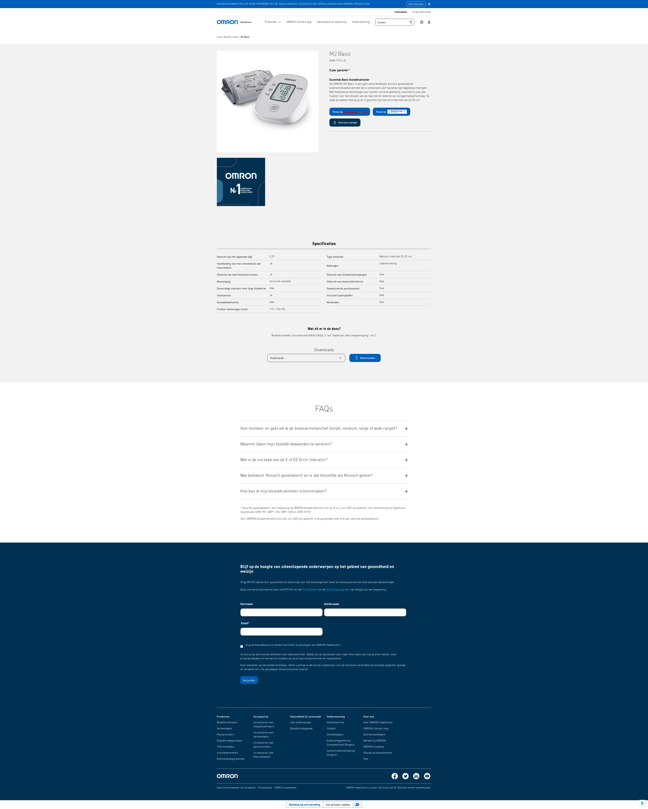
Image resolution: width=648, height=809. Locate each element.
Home (220, 37)
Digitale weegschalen (229, 740)
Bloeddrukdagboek (301, 728)
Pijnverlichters (225, 734)
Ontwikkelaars (335, 734)
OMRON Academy (373, 747)
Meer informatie (416, 4)
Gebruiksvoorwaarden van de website (236, 788)
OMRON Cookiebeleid (285, 788)
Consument (401, 11)
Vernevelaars (224, 728)
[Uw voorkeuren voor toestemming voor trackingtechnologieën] (642, 803)
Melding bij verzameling (304, 804)
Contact (331, 728)
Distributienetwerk (374, 734)
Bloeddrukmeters (232, 37)
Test (365, 759)
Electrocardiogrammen (231, 759)
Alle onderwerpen (300, 722)
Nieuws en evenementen (377, 753)
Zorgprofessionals (421, 12)
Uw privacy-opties (338, 804)
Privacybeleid (310, 589)
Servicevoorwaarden (338, 589)
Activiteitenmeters (227, 753)
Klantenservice (335, 722)
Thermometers (226, 747)
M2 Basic (245, 37)
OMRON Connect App (375, 728)
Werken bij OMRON (374, 740)
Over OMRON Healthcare (378, 722)
